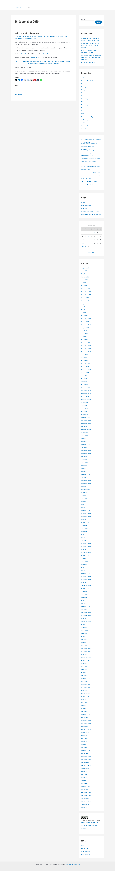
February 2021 (85, 388)
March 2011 (84, 711)
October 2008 (85, 798)
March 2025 (84, 286)
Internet (83, 102)
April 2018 (84, 468)
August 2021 (85, 373)
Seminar (27, 38)
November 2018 (86, 453)
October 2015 (85, 549)
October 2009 (85, 762)
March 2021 (84, 385)
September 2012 (86, 657)
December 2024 (86, 292)
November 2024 (86, 295)
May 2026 (84, 274)
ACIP (82, 139)
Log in (83, 845)
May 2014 (84, 597)
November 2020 (86, 394)
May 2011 (84, 705)
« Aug (89, 252)
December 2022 (86, 346)
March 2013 (84, 639)
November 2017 (86, 483)
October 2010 (85, 726)
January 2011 (85, 717)
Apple (94, 139)
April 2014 (84, 600)
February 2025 (85, 289)
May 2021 (84, 379)
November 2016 (86, 516)
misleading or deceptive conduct (87, 163)
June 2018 (84, 462)
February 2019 (85, 444)
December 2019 (86, 421)
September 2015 (86, 552)
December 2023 (86, 319)
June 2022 (84, 355)
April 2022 (84, 358)
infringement (85, 155)
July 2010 (84, 735)
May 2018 (84, 465)
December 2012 (86, 648)
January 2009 (85, 789)
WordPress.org (85, 854)
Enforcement (27, 36)
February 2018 (85, 474)
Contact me (84, 208)
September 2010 (86, 729)
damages (92, 150)
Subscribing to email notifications (91, 214)
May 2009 (84, 777)
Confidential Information (88, 84)
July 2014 (84, 591)
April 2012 (84, 672)
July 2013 (84, 627)
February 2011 (85, 714)
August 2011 (85, 696)
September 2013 (86, 621)
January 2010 (85, 753)
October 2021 (85, 367)
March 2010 (84, 747)
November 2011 (86, 687)
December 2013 (86, 612)
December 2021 (86, 364)
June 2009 (84, 774)
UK (93, 181)
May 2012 (84, 669)
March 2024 (84, 316)
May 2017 (84, 501)
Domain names (85, 93)
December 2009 (86, 756)
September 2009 (86, 765)
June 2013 (84, 630)
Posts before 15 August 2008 (90, 211)
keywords (98, 158)
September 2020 (86, 400)
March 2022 (84, 361)
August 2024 (85, 304)
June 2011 (84, 702)
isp (95, 158)
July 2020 (84, 405)
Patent (89, 169)
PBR (82, 114)
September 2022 (86, 352)
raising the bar (94, 175)
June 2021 (84, 376)
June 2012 (84, 666)
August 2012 (85, 660)
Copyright (84, 87)
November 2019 (86, 423)
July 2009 (84, 771)
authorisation (94, 143)
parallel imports (96, 166)
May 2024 (84, 310)
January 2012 (85, 681)
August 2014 (85, 588)
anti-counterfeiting (61, 36)
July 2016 (84, 525)
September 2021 (86, 370)
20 (83, 243)
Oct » (93, 252)
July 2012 (84, 663)
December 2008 (86, 792)
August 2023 (85, 328)
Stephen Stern (34, 57)
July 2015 (84, 558)
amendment (86, 139)
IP (87, 158)
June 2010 (84, 738)
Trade (83, 123)
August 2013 (85, 624)
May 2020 (84, 412)
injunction (92, 155)
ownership (89, 166)
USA (95, 181)
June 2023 (84, 334)
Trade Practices (86, 129)
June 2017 (84, 498)
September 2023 (86, 325)
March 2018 (84, 471)
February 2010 (85, 750)
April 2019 (84, 438)
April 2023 (84, 337)
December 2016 (86, 513)
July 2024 (84, 307)
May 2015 (84, 564)
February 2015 (85, 573)
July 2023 (84, 331)
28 (85, 247)
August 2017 (85, 492)
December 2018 (86, 450)
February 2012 (85, 678)
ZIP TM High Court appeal (88, 62)
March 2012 (84, 675)
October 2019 (85, 426)
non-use (95, 163)
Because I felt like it (87, 81)
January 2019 (85, 447)
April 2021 (84, 382)
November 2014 (86, 579)
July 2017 (84, 495)
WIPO (93, 184)
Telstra (82, 178)
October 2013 (85, 618)
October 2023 (85, 322)
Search (83, 19)
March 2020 (84, 414)
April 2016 (84, 534)
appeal (90, 139)
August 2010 (85, 732)
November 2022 (86, 349)
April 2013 (84, 636)
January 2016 (85, 540)
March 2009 (84, 783)
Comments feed (86, 851)
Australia (85, 142)
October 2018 (85, 456)
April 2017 (84, 504)
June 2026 (84, 271)
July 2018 (84, 459)
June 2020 (84, 409)
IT (81, 108)
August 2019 (85, 433)
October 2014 (85, 582)
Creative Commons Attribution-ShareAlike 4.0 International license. (90, 825)
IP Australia (91, 158)
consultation (91, 146)
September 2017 (86, 489)
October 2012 (85, 654)
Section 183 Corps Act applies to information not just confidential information (91, 57)
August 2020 (85, 403)
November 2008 (86, 795)
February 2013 (85, 642)
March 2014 (84, 603)
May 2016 (84, 531)
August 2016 (85, 522)
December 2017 (86, 480)
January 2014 (85, 609)
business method (85, 146)
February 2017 (85, 510)
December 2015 (86, 543)
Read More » (18, 94)
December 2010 (86, 720)
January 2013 (85, 645)
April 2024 (84, 313)
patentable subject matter (86, 172)
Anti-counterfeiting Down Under (27, 33)
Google (90, 153)
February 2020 (85, 417)
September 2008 (86, 801)
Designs (83, 90)
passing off (83, 169)
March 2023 (84, 340)
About (83, 202)
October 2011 (85, 690)
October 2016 (85, 519)
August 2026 (85, 268)
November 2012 (86, 651)
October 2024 (85, 298)
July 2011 (84, 699)
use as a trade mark (86, 184)
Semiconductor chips (87, 117)
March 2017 (84, 507)
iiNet (93, 153)
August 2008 (85, 804)
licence (82, 161)
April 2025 (84, 283)
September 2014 (86, 585)
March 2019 (84, 441)
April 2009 (84, 780)
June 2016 (84, 528)
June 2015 (84, 561)
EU (86, 153)
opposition (83, 166)
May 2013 (84, 633)
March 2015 (84, 570)
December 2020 (86, 391)
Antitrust (83, 78)
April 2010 (84, 744)
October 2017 (85, 486)
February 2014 (85, 606)
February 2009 (85, 786)
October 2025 (85, 277)
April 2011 (84, 708)
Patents (83, 111)
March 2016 (84, 537)
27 (83, 247)
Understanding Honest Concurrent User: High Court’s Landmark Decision (91, 45)
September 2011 (86, 693)
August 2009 (85, 768)
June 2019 (84, 435)
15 (88, 240)
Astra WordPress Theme (73, 864)
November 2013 (86, 615)
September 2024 (86, 301)
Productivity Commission (86, 175)
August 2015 (85, 555)
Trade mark (88, 178)
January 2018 (85, 477)
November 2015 (86, 546)
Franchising (84, 99)
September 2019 (86, 429)
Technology (84, 120)
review (99, 175)
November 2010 (86, 723)
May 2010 (84, 741)
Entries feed (84, 848)
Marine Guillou (23, 54)
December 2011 (86, 684)
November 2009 (86, 759)
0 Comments (18, 36)
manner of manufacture (90, 161)
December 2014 (86, 576)
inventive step (84, 158)
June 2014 (84, 594)
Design (97, 150)
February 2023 (85, 343)
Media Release (47, 54)
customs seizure (19, 38)
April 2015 (84, 567)
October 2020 (85, 397)
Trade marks (35, 36)
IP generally (84, 105)
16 (91, 240)
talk (31, 38)
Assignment (98, 139)
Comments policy (86, 205)
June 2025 (84, 280)
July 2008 (84, 807)
